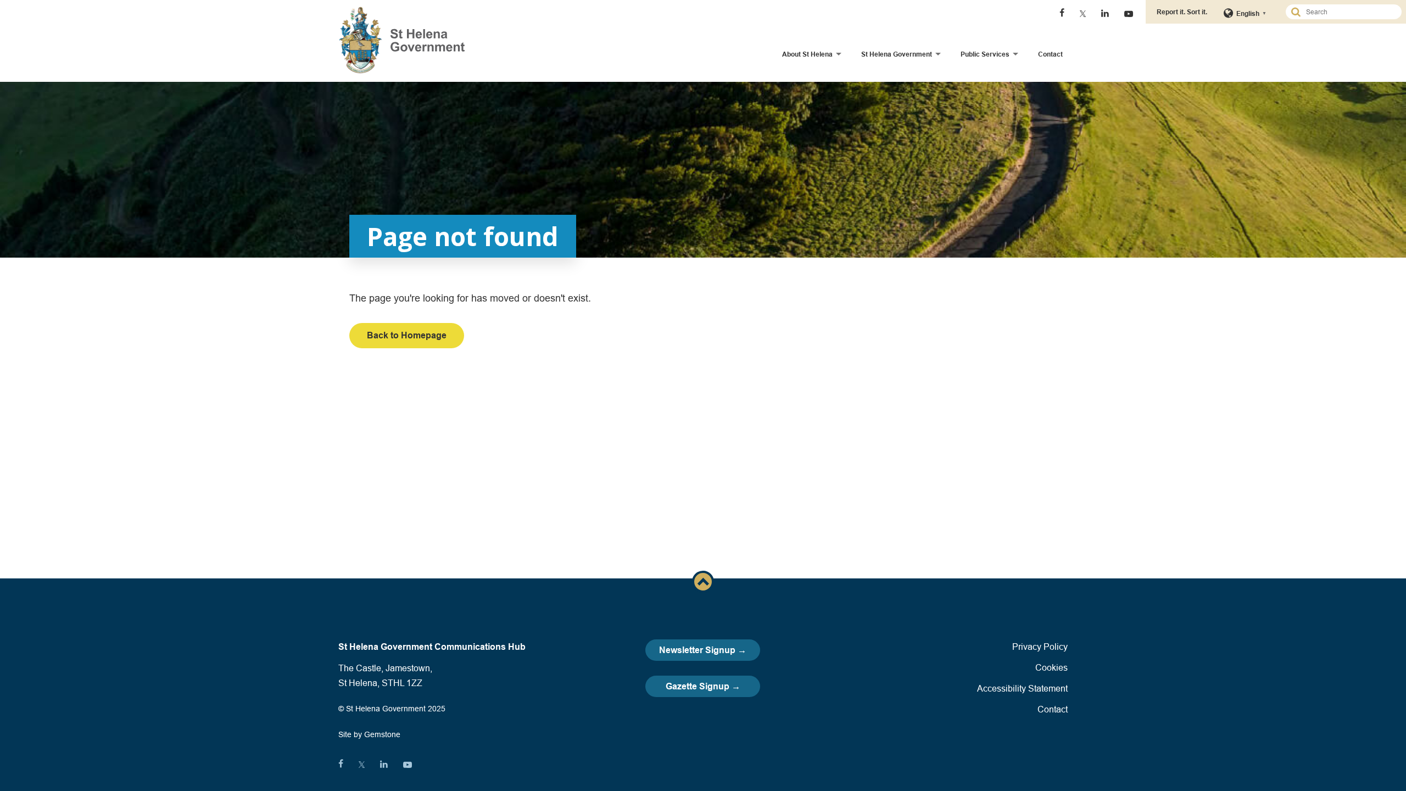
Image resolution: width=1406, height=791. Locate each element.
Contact (1050, 54)
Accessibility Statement (1022, 688)
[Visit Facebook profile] (1061, 14)
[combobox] (1348, 11)
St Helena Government (896, 54)
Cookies (1051, 667)
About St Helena (807, 54)
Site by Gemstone (369, 734)
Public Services (985, 54)
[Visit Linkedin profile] (1105, 14)
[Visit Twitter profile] (1083, 14)
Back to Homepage (407, 335)
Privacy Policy (1040, 646)
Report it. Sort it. (1182, 12)
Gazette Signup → (703, 686)
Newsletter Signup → (702, 650)
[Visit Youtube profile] (1128, 14)
